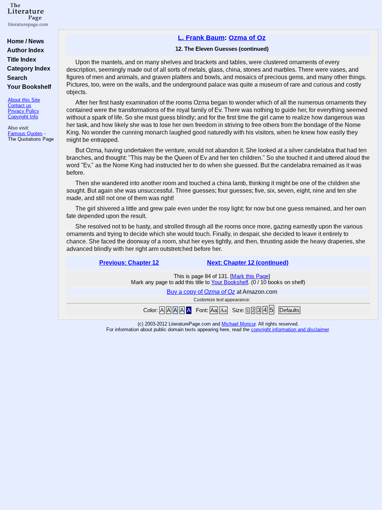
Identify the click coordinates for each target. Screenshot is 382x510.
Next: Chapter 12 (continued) (247, 262)
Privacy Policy (23, 111)
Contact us (19, 105)
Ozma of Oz (247, 37)
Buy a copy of (201, 292)
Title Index (20, 59)
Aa (213, 310)
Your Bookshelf (27, 86)
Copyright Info (23, 116)
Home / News (24, 41)
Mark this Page (250, 276)
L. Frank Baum (201, 37)
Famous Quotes (25, 133)
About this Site (24, 100)
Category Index (27, 68)
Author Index (24, 50)
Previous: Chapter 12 (129, 262)
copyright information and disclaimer (290, 329)
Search (15, 77)
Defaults (289, 310)
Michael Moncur (239, 324)
